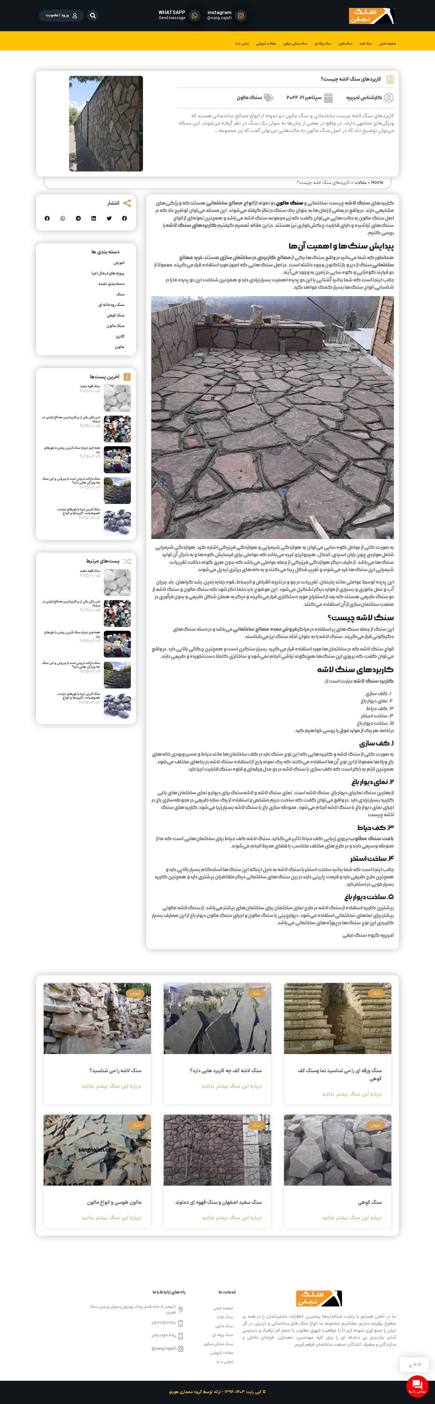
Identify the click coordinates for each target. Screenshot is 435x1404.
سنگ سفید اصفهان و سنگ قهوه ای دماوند (218, 1202)
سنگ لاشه (366, 43)
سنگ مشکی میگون (295, 43)
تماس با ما (242, 43)
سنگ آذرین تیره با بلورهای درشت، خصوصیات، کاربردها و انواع (78, 511)
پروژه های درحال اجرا (108, 273)
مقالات (360, 182)
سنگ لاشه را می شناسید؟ (115, 1071)
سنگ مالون (345, 43)
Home (377, 182)
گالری (120, 336)
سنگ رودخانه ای (111, 305)
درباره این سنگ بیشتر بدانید (352, 1094)
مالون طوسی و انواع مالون (114, 1202)
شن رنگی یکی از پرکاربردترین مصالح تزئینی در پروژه (71, 419)
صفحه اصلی (387, 43)
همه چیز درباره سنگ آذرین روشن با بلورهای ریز (72, 450)
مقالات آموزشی (266, 43)
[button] (93, 15)
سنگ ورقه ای (322, 43)
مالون (120, 347)
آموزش (119, 263)
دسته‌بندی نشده (111, 284)
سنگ (121, 294)
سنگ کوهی (116, 315)
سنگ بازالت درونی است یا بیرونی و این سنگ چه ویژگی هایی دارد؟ (71, 480)
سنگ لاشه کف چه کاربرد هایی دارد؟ (226, 1071)
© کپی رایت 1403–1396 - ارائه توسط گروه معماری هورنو (217, 1392)
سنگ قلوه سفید (90, 386)
